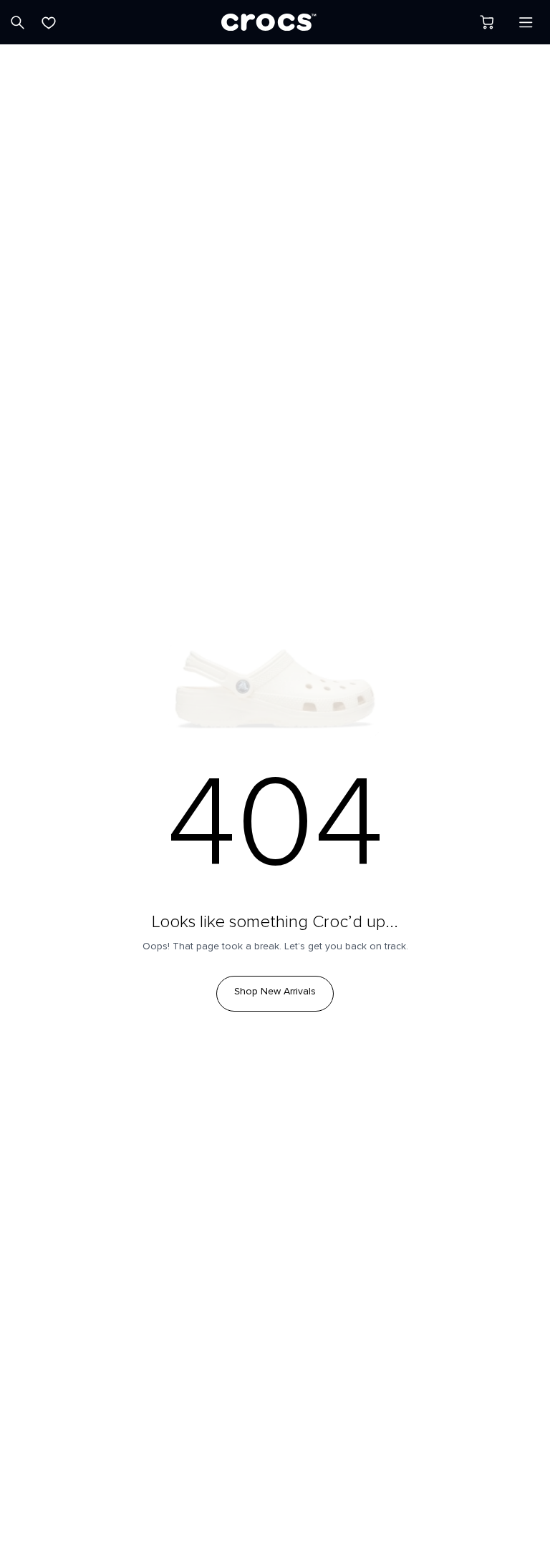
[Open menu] (525, 22)
